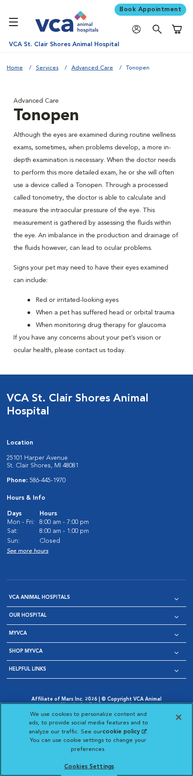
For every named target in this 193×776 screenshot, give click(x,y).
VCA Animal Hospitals (39, 597)
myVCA (18, 633)
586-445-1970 (48, 480)
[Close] (179, 717)
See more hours (27, 551)
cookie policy (124, 732)
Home (15, 68)
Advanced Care (92, 68)
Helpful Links (27, 669)
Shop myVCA (26, 651)
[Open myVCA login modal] (138, 29)
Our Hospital (28, 615)
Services (47, 68)
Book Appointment (150, 9)
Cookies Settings (89, 767)
